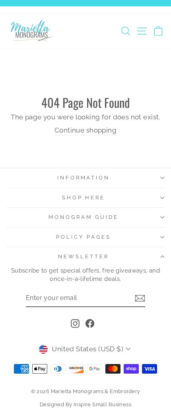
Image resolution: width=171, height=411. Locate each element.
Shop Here (83, 198)
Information (83, 178)
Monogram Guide (84, 217)
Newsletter (83, 256)
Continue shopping (85, 130)
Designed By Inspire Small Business (85, 404)
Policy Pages (83, 237)
